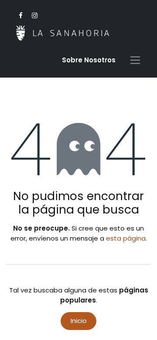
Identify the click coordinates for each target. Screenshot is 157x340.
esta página (126, 238)
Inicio (79, 320)
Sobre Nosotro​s (89, 60)
